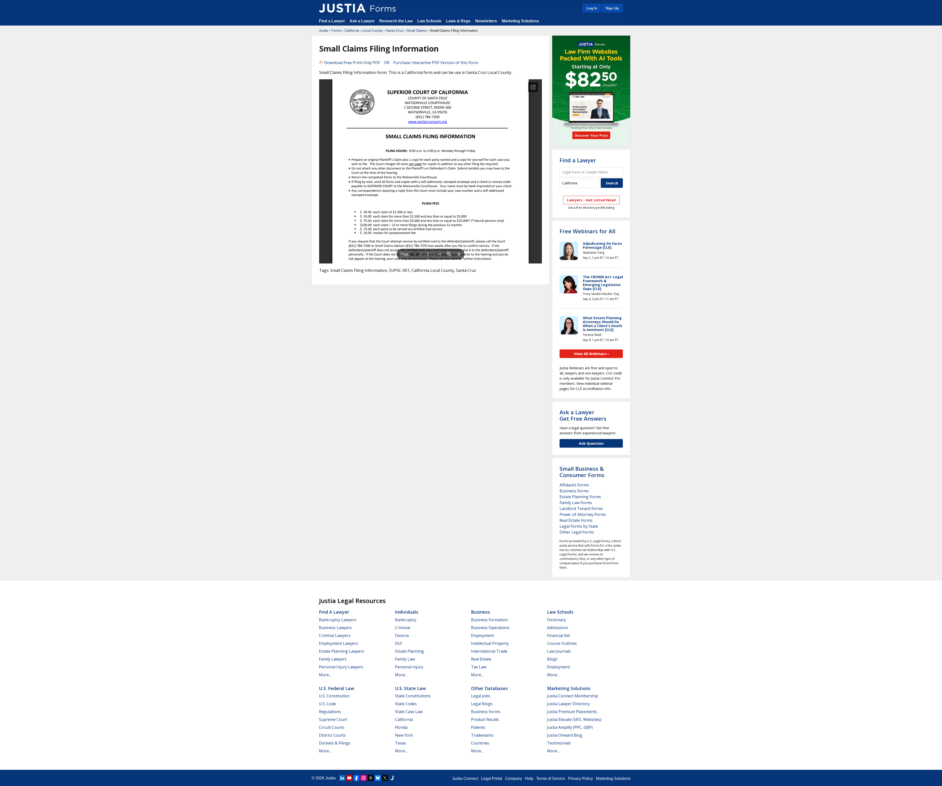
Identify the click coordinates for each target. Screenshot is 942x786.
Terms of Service (550, 778)
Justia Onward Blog (564, 735)
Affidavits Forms (574, 485)
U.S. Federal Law (336, 688)
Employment (482, 635)
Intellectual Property (490, 643)
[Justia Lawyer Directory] (392, 778)
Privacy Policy (580, 778)
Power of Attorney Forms (583, 514)
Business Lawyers (335, 627)
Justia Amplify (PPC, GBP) (570, 727)
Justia (323, 30)
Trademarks (482, 735)
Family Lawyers (333, 659)
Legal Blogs (482, 703)
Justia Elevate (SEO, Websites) (574, 719)
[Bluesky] (378, 778)
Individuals (406, 612)
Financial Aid (558, 635)
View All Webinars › (591, 353)
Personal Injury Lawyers (341, 667)
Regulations (330, 711)
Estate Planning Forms (580, 496)
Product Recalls (485, 719)
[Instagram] (363, 778)
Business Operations (490, 627)
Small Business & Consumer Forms (582, 472)
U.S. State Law (410, 688)
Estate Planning (409, 651)
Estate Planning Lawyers (341, 651)
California (351, 30)
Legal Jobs (480, 696)
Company (513, 778)
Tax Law (478, 667)
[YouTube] (349, 778)
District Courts (332, 735)
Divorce (402, 635)
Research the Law (396, 21)
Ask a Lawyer (363, 21)
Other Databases (489, 688)
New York (404, 735)
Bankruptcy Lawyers (337, 619)
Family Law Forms (576, 502)
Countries (480, 743)
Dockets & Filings (334, 743)
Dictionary (556, 619)
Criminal (402, 627)
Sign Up (612, 8)
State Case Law (409, 711)
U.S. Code (327, 703)
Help (529, 778)
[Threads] (371, 778)
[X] (385, 778)
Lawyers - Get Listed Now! (591, 199)
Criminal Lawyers (334, 635)
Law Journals (559, 651)
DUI (398, 643)
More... (325, 674)
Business (480, 612)
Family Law (405, 659)
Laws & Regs (458, 21)
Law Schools (429, 21)
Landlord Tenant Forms (581, 508)
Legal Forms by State (579, 526)
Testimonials (559, 743)
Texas (400, 743)
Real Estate (481, 659)
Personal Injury (409, 667)
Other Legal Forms (577, 532)
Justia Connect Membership (572, 696)
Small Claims (416, 30)
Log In (592, 8)
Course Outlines (562, 643)
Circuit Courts (331, 727)
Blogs (552, 659)
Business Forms (574, 491)
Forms (336, 30)
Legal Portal (491, 778)
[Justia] (342, 8)
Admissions (557, 627)
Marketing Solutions (520, 21)
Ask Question (591, 443)
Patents (478, 727)
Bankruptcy (405, 619)
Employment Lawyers (338, 643)
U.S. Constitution (334, 696)
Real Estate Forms (576, 520)
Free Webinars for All (587, 231)
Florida (401, 727)
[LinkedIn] (342, 778)
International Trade (489, 651)
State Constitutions (413, 696)
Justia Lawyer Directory (568, 703)
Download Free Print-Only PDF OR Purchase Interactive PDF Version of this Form (400, 62)
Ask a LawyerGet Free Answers (583, 415)
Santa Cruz (394, 30)
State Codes (406, 703)
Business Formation (489, 619)
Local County (372, 30)
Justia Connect (465, 778)
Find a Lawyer (332, 21)
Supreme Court (333, 719)
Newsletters (486, 21)
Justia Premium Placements (572, 711)
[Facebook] (356, 778)
